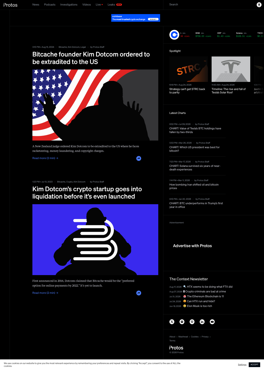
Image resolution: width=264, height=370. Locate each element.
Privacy (205, 337)
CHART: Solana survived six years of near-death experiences (194, 168)
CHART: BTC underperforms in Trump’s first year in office (196, 205)
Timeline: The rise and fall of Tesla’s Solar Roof (229, 91)
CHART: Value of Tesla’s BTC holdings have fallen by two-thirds (195, 130)
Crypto (69, 182)
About (172, 337)
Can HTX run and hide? (200, 301)
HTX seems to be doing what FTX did (209, 286)
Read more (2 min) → (45, 158)
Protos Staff (98, 47)
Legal (83, 47)
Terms (172, 341)
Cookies (195, 337)
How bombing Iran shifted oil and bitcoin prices (194, 186)
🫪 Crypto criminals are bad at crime (204, 291)
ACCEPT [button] (254, 365)
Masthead (183, 337)
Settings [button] (242, 365)
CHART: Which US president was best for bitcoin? (194, 149)
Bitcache (63, 47)
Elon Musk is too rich (199, 306)
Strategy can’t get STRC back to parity (187, 91)
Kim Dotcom (74, 47)
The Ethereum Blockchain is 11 (205, 296)
